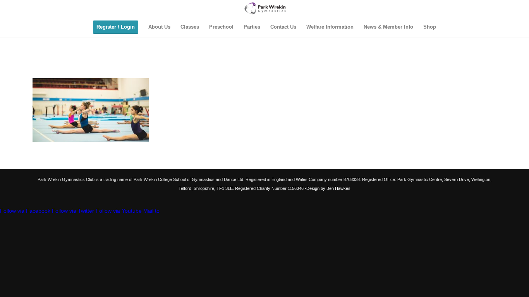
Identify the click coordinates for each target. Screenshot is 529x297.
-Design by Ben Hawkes (327, 188)
